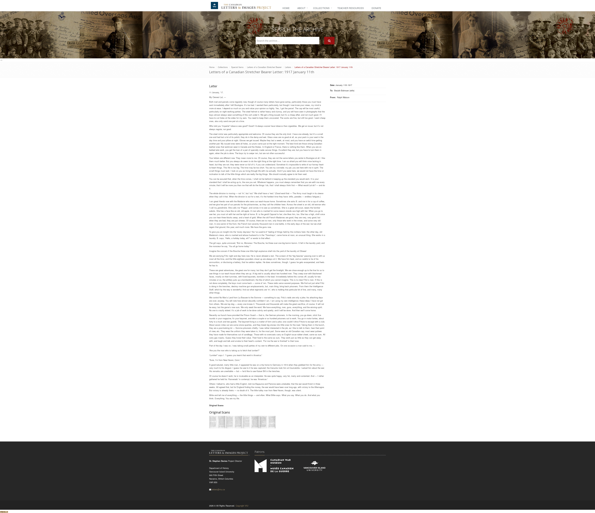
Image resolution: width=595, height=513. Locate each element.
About (301, 8)
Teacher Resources (350, 8)
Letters (288, 67)
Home (286, 8)
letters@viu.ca (218, 489)
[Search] (329, 40)
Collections (321, 8)
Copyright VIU (242, 505)
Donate (376, 8)
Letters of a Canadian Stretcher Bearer (264, 67)
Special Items (237, 67)
